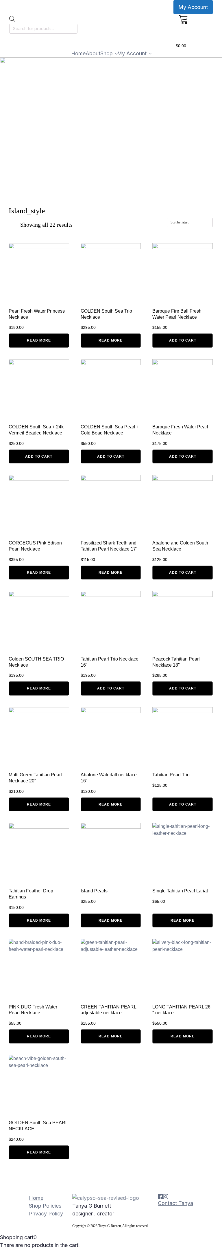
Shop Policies (45, 1206)
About (93, 53)
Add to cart (182, 340)
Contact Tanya (175, 1203)
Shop (106, 53)
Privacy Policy (46, 1214)
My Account (193, 7)
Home (78, 53)
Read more (39, 340)
